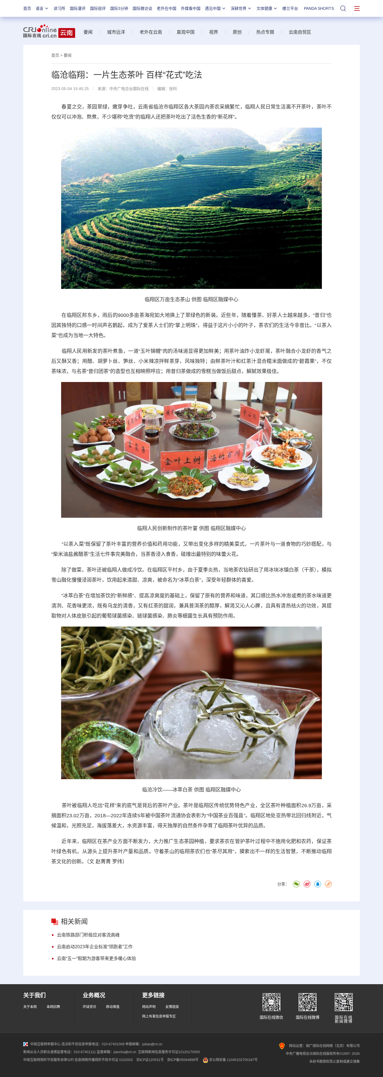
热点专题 (265, 32)
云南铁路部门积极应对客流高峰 (88, 935)
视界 (213, 32)
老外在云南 (151, 32)
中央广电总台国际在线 (129, 88)
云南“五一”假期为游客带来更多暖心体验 (96, 958)
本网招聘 (53, 1007)
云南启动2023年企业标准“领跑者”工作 (95, 946)
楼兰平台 (290, 8)
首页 (27, 8)
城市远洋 (116, 32)
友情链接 (172, 1007)
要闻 (88, 32)
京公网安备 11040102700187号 (233, 1060)
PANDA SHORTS (319, 8)
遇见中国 (213, 8)
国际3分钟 (119, 8)
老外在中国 (166, 8)
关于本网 (30, 1007)
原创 (237, 32)
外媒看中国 (190, 8)
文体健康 (264, 8)
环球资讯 (89, 1007)
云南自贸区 (300, 32)
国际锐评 (98, 8)
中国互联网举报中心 (45, 1044)
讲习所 (59, 8)
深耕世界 (238, 8)
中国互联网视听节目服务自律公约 (48, 1060)
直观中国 (186, 32)
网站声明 (149, 1007)
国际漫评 (78, 8)
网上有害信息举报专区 (159, 1016)
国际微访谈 (142, 8)
